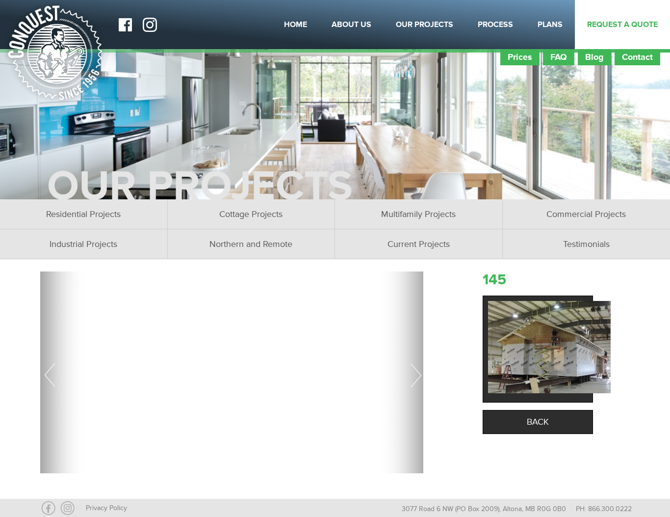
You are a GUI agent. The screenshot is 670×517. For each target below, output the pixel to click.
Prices (520, 57)
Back (538, 421)
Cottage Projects (251, 214)
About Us (351, 24)
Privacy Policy (106, 508)
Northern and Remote (250, 244)
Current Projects (418, 244)
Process (495, 24)
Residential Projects (83, 214)
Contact (637, 57)
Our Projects (424, 24)
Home (295, 24)
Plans (550, 24)
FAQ (558, 57)
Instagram (149, 24)
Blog (594, 57)
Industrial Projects (83, 244)
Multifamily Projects (418, 214)
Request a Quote (622, 24)
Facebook (125, 24)
